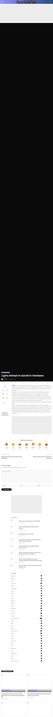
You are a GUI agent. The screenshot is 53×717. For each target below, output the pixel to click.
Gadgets (12, 600)
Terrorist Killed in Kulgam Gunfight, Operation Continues (29, 527)
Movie (12, 623)
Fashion (12, 593)
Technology (13, 648)
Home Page (13, 608)
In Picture (13, 613)
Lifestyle (12, 620)
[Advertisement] (26, 13)
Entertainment (14, 588)
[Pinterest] (3, 394)
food (12, 598)
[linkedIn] (3, 397)
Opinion (12, 633)
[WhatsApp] (6, 394)
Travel (12, 650)
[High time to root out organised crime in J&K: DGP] (14, 522)
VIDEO (12, 656)
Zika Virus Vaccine (14, 660)
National (12, 628)
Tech (12, 645)
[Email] (6, 397)
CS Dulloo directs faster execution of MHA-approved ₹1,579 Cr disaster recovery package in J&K (13, 695)
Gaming (12, 603)
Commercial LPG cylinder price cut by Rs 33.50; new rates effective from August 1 (30, 540)
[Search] (50, 2)
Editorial (12, 585)
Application (13, 575)
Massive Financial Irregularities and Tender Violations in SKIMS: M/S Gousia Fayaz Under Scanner (30, 559)
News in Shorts (14, 631)
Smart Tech (13, 640)
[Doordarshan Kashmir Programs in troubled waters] (4, 407)
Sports (12, 643)
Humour (12, 610)
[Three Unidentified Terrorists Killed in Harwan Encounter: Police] (14, 547)
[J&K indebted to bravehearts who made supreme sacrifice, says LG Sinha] (39, 683)
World (12, 658)
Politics (12, 635)
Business (13, 578)
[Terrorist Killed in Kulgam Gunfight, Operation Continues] (14, 528)
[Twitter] (6, 390)
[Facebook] (3, 390)
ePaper (12, 590)
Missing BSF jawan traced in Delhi (26, 534)
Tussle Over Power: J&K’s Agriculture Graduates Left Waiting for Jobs (30, 566)
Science (12, 638)
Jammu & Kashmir (5, 372)
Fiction (12, 595)
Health (12, 605)
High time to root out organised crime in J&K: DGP (29, 521)
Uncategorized (14, 653)
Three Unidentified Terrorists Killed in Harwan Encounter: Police (29, 546)
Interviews (13, 615)
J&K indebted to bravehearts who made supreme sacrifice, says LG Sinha (39, 694)
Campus (12, 580)
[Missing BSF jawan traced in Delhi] (14, 534)
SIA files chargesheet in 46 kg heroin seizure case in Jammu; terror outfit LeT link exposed (30, 553)
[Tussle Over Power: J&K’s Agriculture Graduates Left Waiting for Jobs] (14, 567)
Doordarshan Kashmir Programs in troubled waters (4, 414)
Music (12, 625)
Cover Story (13, 583)
